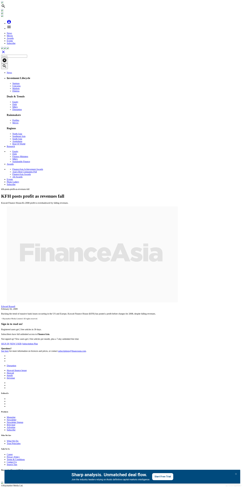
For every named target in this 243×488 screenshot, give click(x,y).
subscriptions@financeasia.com (72, 351)
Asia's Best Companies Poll (24, 172)
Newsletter (11, 420)
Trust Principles (14, 443)
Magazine (11, 417)
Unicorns (16, 86)
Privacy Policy (13, 457)
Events (10, 41)
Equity (15, 102)
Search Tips (12, 464)
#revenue (11, 378)
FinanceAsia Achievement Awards (27, 169)
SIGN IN (5, 344)
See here (5, 351)
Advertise (11, 427)
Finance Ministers (20, 156)
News (9, 33)
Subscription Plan (30, 344)
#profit (10, 375)
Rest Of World (18, 144)
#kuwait (10, 373)
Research (11, 146)
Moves (10, 36)
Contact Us (12, 462)
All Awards (17, 177)
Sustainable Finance (21, 161)
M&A (15, 107)
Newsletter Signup (15, 422)
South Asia (17, 139)
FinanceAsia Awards (21, 174)
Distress (15, 91)
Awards (10, 38)
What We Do (12, 441)
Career (10, 454)
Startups (16, 83)
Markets (16, 88)
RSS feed (11, 425)
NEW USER (16, 344)
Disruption (17, 109)
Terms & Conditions (16, 459)
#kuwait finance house (17, 370)
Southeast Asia (18, 136)
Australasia (17, 141)
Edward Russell (8, 306)
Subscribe (11, 43)
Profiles (15, 120)
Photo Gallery (13, 182)
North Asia (17, 134)
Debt (14, 104)
